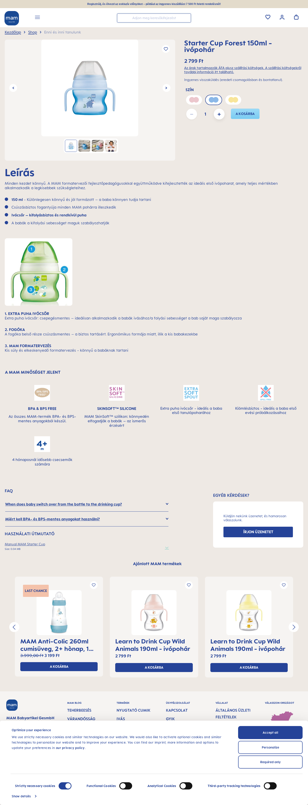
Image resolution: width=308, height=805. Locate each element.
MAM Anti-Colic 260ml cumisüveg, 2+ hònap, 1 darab (54, 644)
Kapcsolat (177, 710)
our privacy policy (70, 748)
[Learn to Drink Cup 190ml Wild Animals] (154, 612)
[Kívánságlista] (267, 17)
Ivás (121, 719)
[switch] (125, 785)
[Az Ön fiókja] (282, 16)
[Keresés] (186, 18)
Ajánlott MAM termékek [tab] (157, 563)
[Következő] (166, 88)
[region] (90, 100)
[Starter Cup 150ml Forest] (89, 88)
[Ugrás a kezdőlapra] (12, 18)
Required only (270, 762)
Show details (21, 796)
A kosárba (245, 114)
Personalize (270, 747)
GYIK (170, 719)
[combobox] (154, 17)
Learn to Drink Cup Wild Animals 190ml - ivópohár (152, 644)
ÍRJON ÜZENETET (258, 532)
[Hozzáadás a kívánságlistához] (166, 49)
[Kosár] (296, 17)
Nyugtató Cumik (133, 710)
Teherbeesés (79, 710)
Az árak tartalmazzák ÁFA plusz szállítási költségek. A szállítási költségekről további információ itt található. (242, 70)
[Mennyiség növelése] (219, 114)
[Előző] (13, 88)
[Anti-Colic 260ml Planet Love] (59, 612)
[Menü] (37, 17)
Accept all (270, 732)
